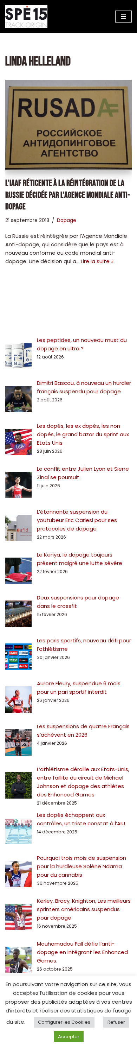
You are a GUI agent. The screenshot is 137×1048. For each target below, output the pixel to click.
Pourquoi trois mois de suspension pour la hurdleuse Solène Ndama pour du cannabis (81, 866)
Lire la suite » (97, 261)
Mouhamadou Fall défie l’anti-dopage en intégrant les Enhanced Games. (82, 952)
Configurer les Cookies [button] (64, 1022)
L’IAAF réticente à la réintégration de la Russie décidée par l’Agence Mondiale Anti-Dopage (67, 195)
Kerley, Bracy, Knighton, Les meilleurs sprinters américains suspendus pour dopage (84, 909)
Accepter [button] (68, 1036)
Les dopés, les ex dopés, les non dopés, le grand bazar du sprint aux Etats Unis (83, 434)
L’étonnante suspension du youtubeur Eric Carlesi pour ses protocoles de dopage (77, 520)
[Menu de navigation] (123, 17)
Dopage (66, 220)
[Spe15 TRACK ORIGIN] (26, 16)
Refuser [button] (116, 1022)
